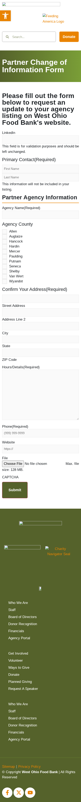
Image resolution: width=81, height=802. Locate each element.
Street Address (13, 305)
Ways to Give (18, 668)
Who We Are (18, 603)
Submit (15, 490)
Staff (12, 610)
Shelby (14, 271)
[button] (5, 15)
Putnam (15, 261)
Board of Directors (22, 617)
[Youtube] (30, 792)
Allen (13, 232)
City (5, 333)
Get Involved (18, 653)
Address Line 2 (13, 319)
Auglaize (15, 237)
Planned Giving (20, 682)
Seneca (15, 266)
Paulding (15, 256)
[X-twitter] (19, 792)
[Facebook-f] (7, 792)
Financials (16, 631)
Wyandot (16, 281)
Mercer (14, 251)
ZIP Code (9, 359)
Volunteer (15, 660)
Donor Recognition (22, 624)
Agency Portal (19, 638)
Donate (13, 675)
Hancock (16, 242)
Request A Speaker (23, 689)
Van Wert (16, 276)
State (6, 346)
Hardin (14, 247)
